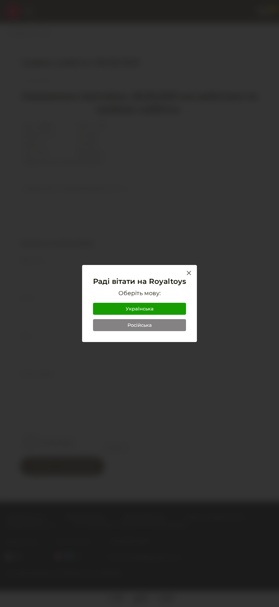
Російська (140, 325)
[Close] (189, 273)
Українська (140, 308)
